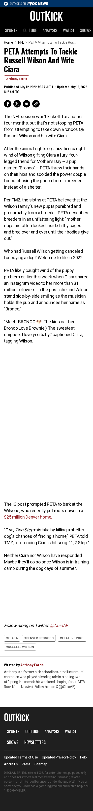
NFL (21, 42)
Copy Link (36, 104)
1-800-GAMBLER (14, 790)
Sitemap (40, 764)
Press (26, 764)
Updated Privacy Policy (59, 757)
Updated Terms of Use (21, 757)
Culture (30, 30)
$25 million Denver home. (28, 517)
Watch (68, 30)
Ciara (13, 638)
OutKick (46, 15)
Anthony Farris (16, 79)
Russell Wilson (21, 647)
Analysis (50, 30)
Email (26, 104)
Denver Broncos (40, 638)
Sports (11, 30)
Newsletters (35, 742)
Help (83, 757)
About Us (11, 764)
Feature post (73, 638)
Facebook (7, 104)
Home (8, 42)
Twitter (17, 104)
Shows (12, 742)
